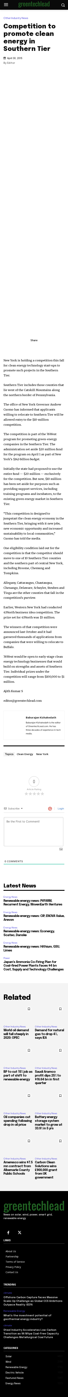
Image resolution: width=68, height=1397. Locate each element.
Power (6, 958)
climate (7, 1292)
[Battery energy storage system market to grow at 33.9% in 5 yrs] (50, 1100)
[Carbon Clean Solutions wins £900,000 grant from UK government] (50, 1146)
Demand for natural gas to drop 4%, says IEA (49, 1034)
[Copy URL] (17, 348)
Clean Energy (25, 754)
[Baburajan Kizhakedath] (15, 725)
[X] (34, 348)
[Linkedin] (25, 348)
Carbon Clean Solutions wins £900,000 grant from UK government (46, 1170)
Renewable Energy (14, 1311)
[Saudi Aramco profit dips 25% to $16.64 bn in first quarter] (50, 1055)
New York (42, 754)
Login (60, 808)
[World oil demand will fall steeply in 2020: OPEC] (18, 1014)
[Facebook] (42, 348)
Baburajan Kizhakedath (41, 717)
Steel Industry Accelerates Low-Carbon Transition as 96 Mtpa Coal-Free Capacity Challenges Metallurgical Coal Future (31, 1334)
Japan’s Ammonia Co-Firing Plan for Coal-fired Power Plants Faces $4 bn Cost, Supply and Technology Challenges (33, 965)
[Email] (50, 348)
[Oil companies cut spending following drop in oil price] (18, 1100)
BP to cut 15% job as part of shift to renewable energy (17, 1075)
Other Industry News (15, 18)
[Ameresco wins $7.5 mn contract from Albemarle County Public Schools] (18, 1146)
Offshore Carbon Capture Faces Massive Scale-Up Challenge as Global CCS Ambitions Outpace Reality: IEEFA (32, 1301)
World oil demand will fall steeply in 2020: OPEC (16, 1034)
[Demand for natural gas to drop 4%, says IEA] (50, 1014)
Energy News (10, 896)
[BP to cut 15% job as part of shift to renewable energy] (18, 1055)
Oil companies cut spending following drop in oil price (17, 1121)
